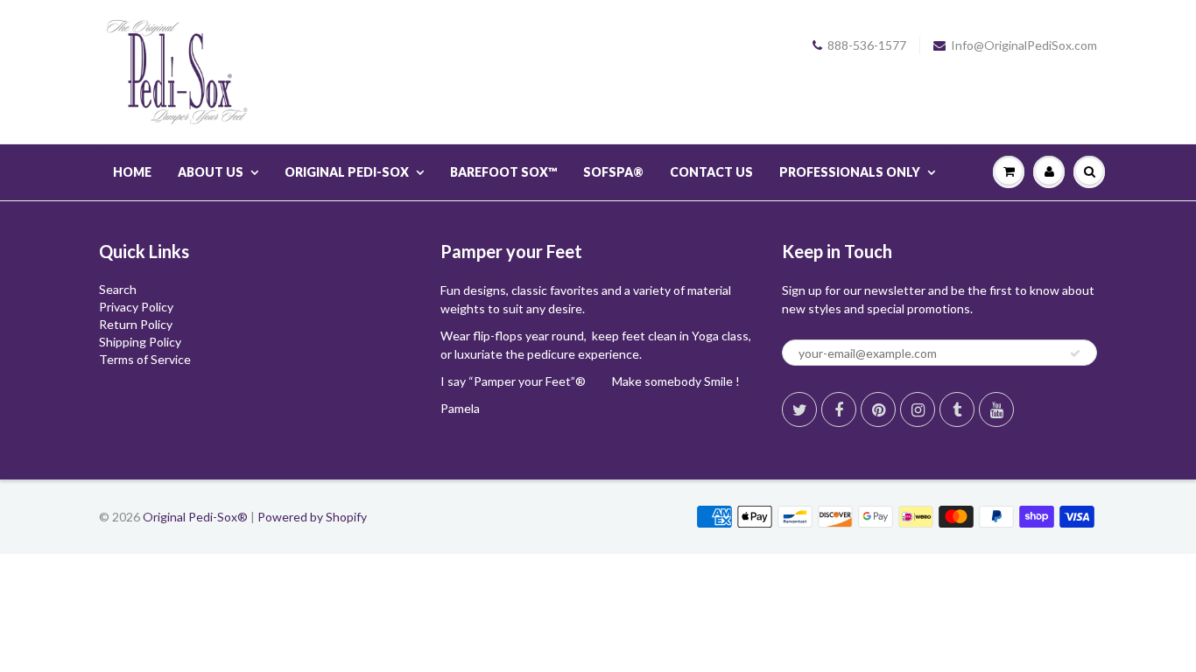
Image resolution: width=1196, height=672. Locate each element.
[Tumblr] (956, 409)
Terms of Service (145, 359)
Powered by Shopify (312, 516)
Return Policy (135, 324)
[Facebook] (838, 409)
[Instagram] (917, 409)
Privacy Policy (136, 306)
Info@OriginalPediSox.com (1024, 45)
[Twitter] (799, 409)
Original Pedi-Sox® (195, 516)
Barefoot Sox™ (503, 171)
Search (118, 289)
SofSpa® (613, 171)
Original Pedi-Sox (347, 171)
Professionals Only (849, 171)
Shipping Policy (140, 341)
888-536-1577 (866, 45)
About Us (210, 171)
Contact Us (711, 171)
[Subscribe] (1075, 354)
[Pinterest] (878, 409)
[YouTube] (996, 409)
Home (132, 171)
